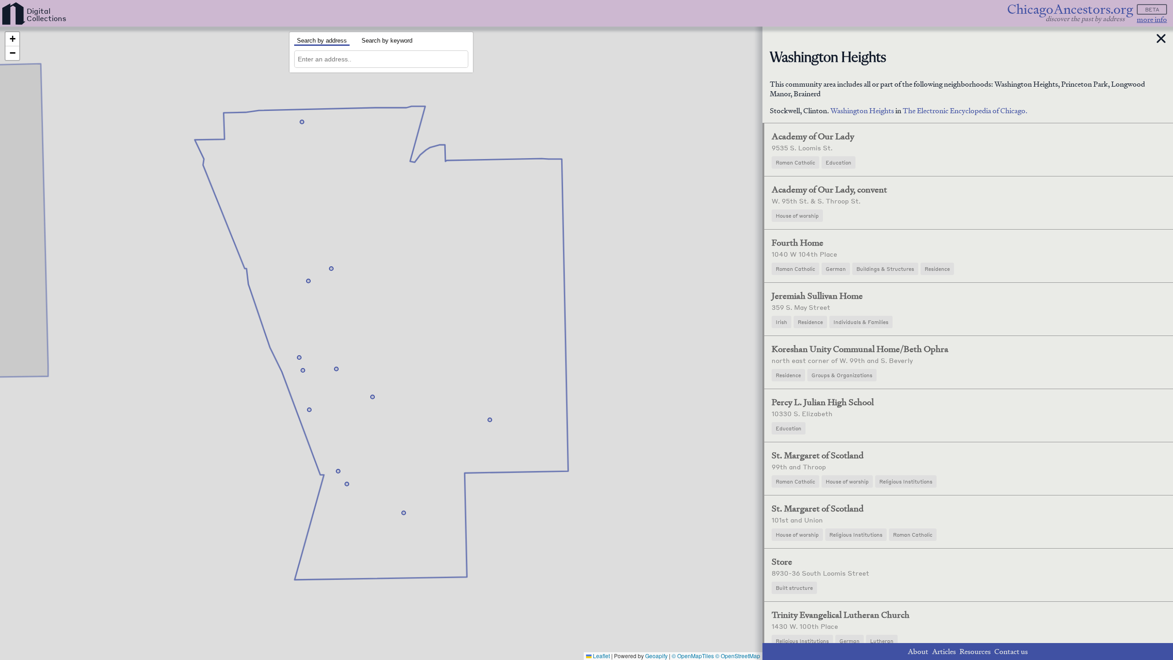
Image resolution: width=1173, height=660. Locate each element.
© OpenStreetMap (737, 656)
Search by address (322, 40)
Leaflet (601, 656)
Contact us (1011, 651)
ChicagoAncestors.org (1070, 9)
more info (1152, 19)
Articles (944, 651)
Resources (975, 651)
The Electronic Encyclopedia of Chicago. (965, 111)
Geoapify (656, 656)
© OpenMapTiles (693, 656)
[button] (308, 281)
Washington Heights (862, 111)
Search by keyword (387, 40)
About (918, 651)
